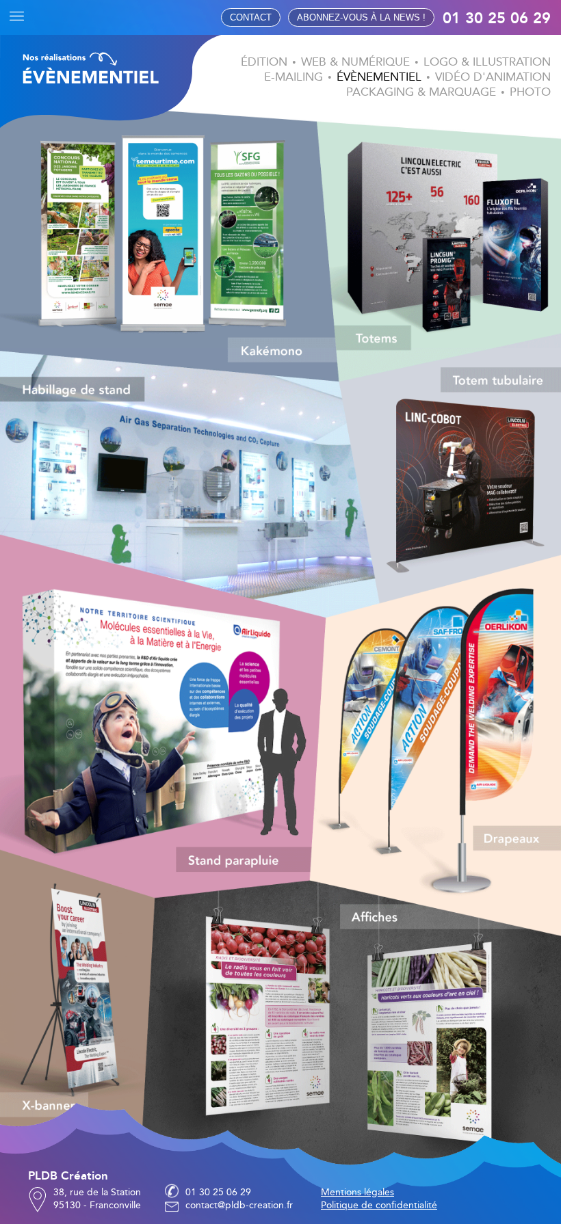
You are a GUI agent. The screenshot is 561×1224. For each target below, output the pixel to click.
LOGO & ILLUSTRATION (487, 62)
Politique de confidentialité (379, 1205)
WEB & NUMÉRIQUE (355, 62)
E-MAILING (293, 77)
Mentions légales (357, 1192)
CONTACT (251, 17)
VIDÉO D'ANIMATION (493, 77)
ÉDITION (264, 62)
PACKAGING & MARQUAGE (421, 92)
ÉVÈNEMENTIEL (379, 77)
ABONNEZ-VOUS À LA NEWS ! (361, 17)
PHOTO (530, 92)
